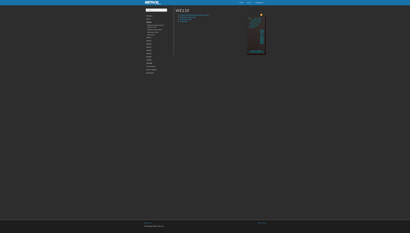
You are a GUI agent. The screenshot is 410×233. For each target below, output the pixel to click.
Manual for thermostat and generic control (155, 26)
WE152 (148, 50)
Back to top (262, 223)
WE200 (148, 54)
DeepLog (149, 16)
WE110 (148, 22)
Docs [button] (249, 3)
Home (241, 3)
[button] (260, 2)
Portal (148, 19)
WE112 (148, 41)
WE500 (148, 60)
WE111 (148, 38)
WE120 (148, 44)
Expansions (150, 73)
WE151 (148, 47)
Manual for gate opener (154, 30)
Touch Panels (150, 66)
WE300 (148, 57)
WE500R (149, 63)
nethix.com (147, 223)
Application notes (152, 32)
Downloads (151, 35)
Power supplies (151, 70)
